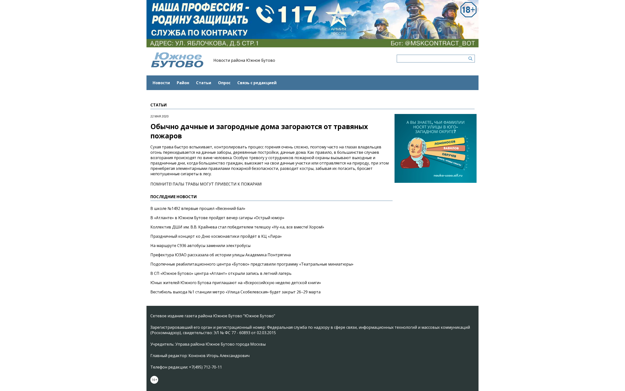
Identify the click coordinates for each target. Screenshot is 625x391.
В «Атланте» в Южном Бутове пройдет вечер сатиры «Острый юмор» (217, 217)
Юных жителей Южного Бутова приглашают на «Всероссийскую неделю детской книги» (235, 282)
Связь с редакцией (257, 82)
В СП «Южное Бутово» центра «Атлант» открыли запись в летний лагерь (221, 273)
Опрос (224, 82)
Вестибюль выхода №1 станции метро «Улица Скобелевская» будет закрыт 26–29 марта (235, 292)
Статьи (203, 82)
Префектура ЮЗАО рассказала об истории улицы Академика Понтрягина (220, 254)
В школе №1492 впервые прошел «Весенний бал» (197, 208)
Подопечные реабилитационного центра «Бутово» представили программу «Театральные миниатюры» (252, 264)
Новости (161, 82)
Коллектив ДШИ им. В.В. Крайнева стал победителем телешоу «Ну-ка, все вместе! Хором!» (237, 227)
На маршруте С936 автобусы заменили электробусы (200, 245)
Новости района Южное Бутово (244, 60)
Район (183, 82)
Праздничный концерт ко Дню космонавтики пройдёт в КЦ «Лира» (216, 236)
